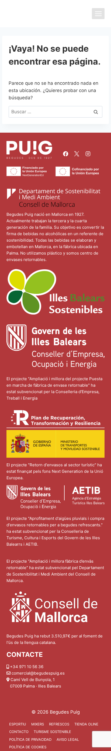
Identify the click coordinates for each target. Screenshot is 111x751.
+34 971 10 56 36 (26, 666)
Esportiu (17, 724)
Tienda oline (86, 724)
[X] (77, 154)
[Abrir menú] (98, 13)
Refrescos (59, 724)
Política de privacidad (30, 739)
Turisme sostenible (52, 731)
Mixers (37, 724)
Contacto (19, 731)
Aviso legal (68, 739)
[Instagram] (88, 154)
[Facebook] (65, 154)
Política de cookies (27, 747)
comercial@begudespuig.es (38, 673)
